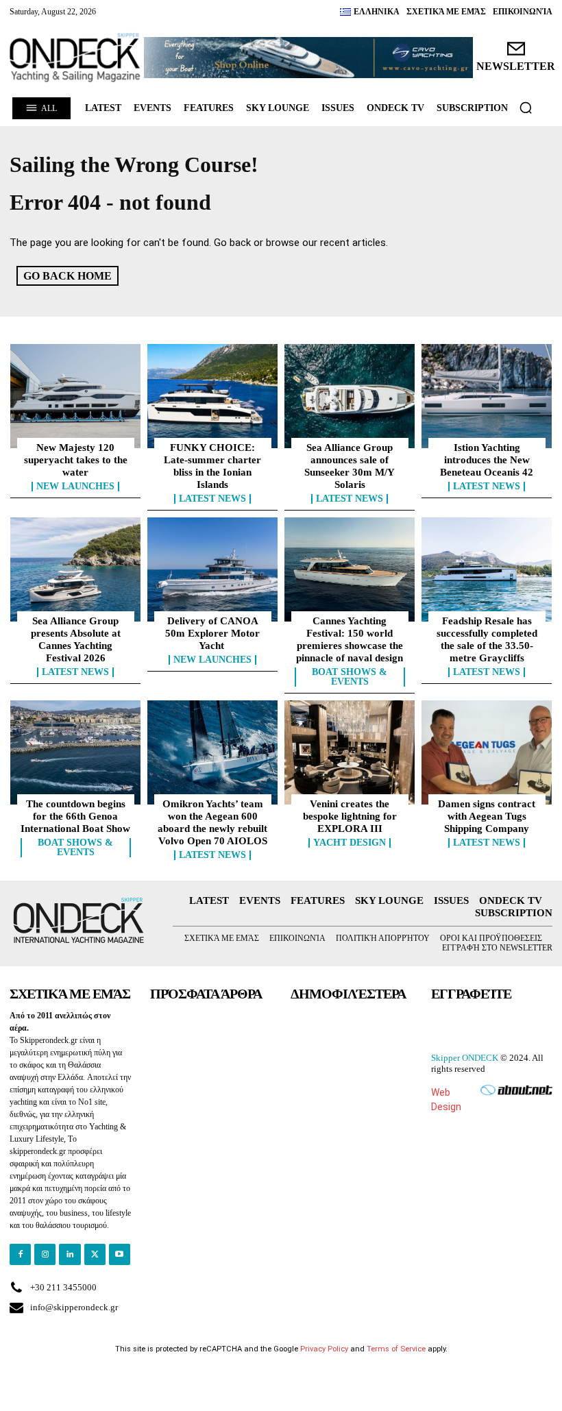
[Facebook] (20, 1254)
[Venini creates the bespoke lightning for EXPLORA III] (349, 752)
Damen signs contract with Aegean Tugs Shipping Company (486, 816)
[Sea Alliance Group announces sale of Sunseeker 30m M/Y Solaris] (349, 396)
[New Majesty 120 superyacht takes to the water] (75, 396)
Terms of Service (396, 1349)
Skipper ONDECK (464, 1058)
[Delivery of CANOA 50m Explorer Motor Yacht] (212, 569)
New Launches (75, 486)
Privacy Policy (324, 1349)
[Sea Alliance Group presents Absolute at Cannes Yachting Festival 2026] (75, 569)
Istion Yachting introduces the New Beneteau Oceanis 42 (486, 460)
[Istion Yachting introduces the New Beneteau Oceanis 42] (487, 396)
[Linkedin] (69, 1254)
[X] (95, 1254)
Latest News (212, 499)
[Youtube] (119, 1254)
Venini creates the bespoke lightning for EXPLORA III (350, 816)
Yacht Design (349, 843)
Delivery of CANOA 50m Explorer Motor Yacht (212, 633)
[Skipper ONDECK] (75, 57)
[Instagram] (45, 1254)
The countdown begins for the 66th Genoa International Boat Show (75, 816)
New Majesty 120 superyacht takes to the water (75, 460)
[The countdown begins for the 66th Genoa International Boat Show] (75, 752)
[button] (525, 107)
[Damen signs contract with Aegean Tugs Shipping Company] (487, 752)
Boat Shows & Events (349, 677)
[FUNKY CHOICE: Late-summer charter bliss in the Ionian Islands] (212, 396)
